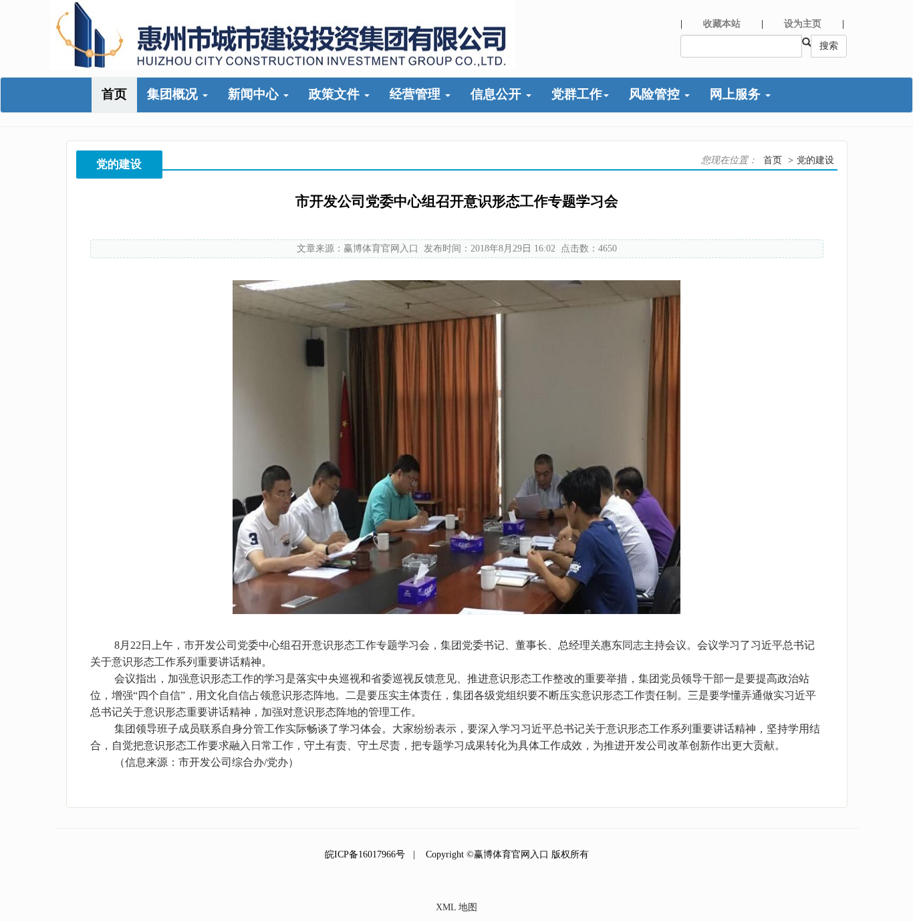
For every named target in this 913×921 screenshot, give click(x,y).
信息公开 (498, 94)
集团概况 (174, 94)
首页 (114, 94)
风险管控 (656, 94)
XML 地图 (456, 907)
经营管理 (417, 94)
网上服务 (737, 94)
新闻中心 (255, 94)
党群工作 (576, 94)
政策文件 (336, 94)
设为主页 (802, 24)
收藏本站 (722, 24)
